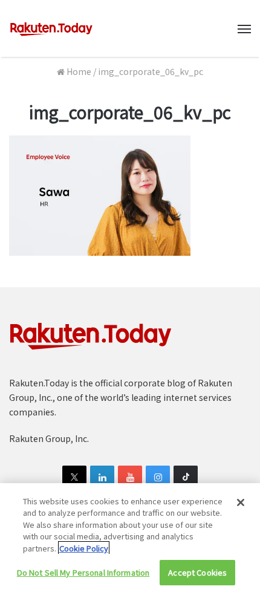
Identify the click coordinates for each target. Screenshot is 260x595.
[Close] (240, 502)
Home (78, 71)
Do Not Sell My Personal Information (83, 572)
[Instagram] (158, 478)
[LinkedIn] (102, 478)
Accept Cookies (197, 572)
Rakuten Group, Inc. (49, 438)
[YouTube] (130, 478)
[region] (130, 539)
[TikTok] (186, 478)
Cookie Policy (83, 548)
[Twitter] (74, 478)
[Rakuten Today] (51, 28)
